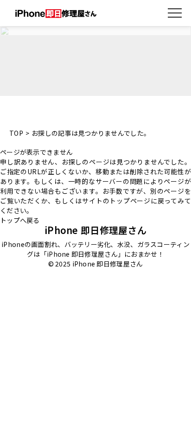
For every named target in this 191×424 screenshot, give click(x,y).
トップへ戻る (20, 220)
